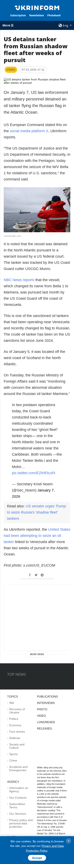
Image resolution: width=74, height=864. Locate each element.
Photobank (54, 15)
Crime (13, 760)
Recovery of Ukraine (17, 710)
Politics (13, 718)
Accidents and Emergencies (18, 768)
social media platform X (29, 131)
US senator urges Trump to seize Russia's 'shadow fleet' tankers (36, 512)
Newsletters (36, 15)
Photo (42, 709)
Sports (13, 754)
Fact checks (17, 731)
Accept (37, 857)
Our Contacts (18, 797)
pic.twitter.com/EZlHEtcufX (34, 473)
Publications (47, 696)
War (11, 702)
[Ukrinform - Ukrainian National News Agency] (37, 7)
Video (41, 715)
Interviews (46, 703)
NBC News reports (19, 280)
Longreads (46, 722)
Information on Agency (18, 789)
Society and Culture (16, 746)
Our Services (17, 813)
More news (37, 654)
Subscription (18, 15)
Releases (44, 728)
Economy (15, 725)
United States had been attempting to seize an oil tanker (37, 535)
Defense (14, 738)
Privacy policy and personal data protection (21, 823)
